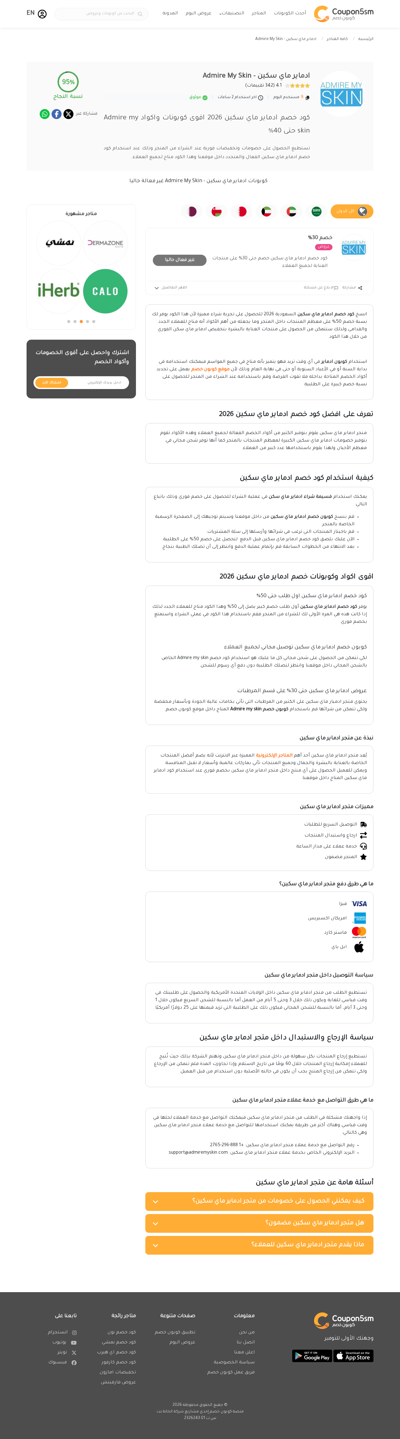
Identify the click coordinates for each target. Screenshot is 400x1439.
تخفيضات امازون (118, 1372)
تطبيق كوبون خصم (175, 1332)
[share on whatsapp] (45, 114)
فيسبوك (57, 1362)
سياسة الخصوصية (234, 1362)
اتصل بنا (246, 1342)
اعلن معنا (244, 1352)
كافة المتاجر (337, 39)
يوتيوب (59, 1342)
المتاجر (259, 13)
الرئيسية (365, 39)
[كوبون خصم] (343, 14)
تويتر (62, 1352)
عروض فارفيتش (118, 1382)
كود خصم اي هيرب (116, 1352)
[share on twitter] (68, 114)
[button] (42, 14)
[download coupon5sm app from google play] (312, 1356)
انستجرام (58, 1332)
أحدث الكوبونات (290, 13)
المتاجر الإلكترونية (274, 755)
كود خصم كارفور (119, 1362)
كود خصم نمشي (119, 1342)
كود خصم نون (122, 1332)
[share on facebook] (57, 114)
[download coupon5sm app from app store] (352, 1356)
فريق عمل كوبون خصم (231, 1372)
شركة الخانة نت (170, 1412)
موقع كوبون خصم (210, 369)
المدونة (170, 13)
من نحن (247, 1332)
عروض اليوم (199, 13)
